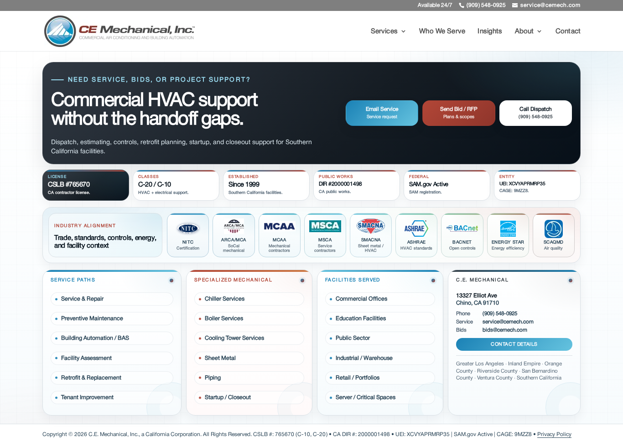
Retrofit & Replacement (91, 378)
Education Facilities (361, 318)
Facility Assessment (86, 358)
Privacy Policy (554, 434)
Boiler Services (224, 318)
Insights (490, 32)
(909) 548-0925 (500, 314)
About (524, 32)
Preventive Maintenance (92, 318)
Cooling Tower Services (234, 338)
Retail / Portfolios (357, 378)
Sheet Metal (220, 358)
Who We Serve (442, 32)
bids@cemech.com (505, 330)
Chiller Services (224, 299)
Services (384, 32)
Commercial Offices (361, 299)
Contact (568, 32)
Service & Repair (82, 299)
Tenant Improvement (87, 397)
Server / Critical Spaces (365, 397)
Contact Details (514, 344)
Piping (213, 378)
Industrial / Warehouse (364, 358)
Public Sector (353, 338)
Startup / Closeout (228, 397)
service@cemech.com (508, 322)
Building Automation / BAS (95, 338)
